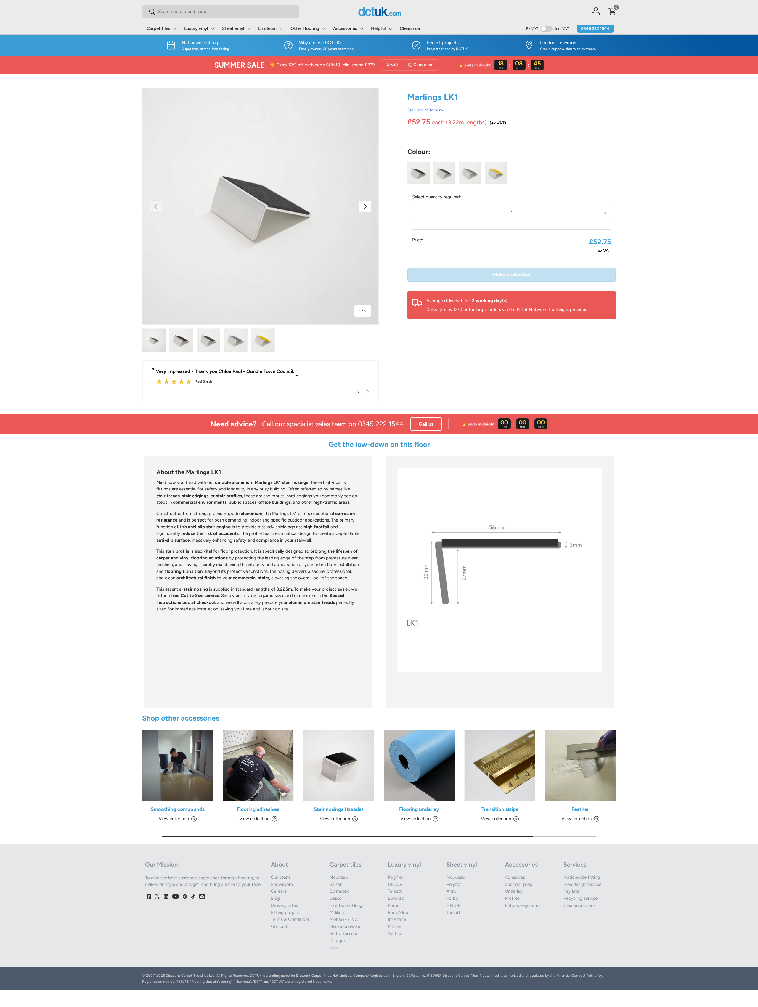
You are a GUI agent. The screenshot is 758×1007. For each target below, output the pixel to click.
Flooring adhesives (258, 809)
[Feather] (580, 765)
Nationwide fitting (581, 877)
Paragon (338, 940)
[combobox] (220, 11)
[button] (612, 11)
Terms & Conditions (290, 919)
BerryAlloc (398, 912)
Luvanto (396, 898)
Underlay (514, 891)
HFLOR (395, 884)
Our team (280, 877)
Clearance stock (579, 905)
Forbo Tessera (343, 933)
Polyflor (395, 877)
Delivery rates (284, 905)
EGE (334, 947)
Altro (451, 891)
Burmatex (339, 891)
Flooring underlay (419, 809)
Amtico (395, 933)
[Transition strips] (500, 765)
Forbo (394, 905)
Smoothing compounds (178, 809)
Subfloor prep (518, 884)
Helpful (378, 28)
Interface (397, 919)
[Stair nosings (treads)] (338, 765)
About (279, 864)
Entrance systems (522, 905)
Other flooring (304, 28)
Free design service (582, 884)
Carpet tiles (158, 28)
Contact (279, 926)
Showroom (282, 884)
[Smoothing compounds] (177, 765)
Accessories (345, 28)
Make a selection (512, 275)
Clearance (410, 28)
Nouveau (339, 877)
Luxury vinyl (196, 28)
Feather (580, 809)
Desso (336, 898)
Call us (426, 424)
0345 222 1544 (595, 28)
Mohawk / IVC (344, 919)
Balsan (336, 884)
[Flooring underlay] (419, 765)
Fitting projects (286, 912)
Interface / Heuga (347, 905)
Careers (278, 891)
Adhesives (515, 877)
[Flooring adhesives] (258, 765)
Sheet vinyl (233, 28)
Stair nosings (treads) (338, 809)
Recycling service (580, 898)
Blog (275, 898)
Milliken (337, 912)
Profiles (512, 898)
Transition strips (499, 809)
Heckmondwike (345, 926)
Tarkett (395, 891)
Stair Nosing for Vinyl (425, 110)
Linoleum (267, 28)
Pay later (572, 891)
